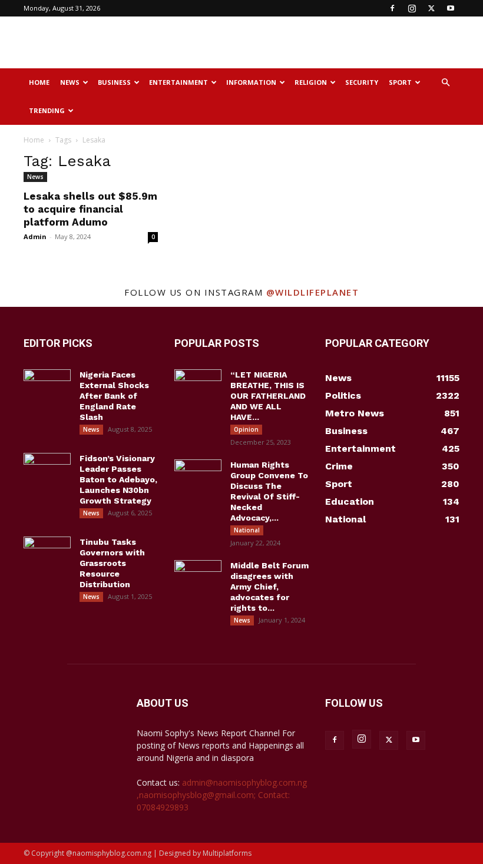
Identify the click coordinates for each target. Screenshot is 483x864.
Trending (47, 110)
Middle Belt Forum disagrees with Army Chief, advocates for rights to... (269, 587)
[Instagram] (412, 8)
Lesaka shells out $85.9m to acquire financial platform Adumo (90, 209)
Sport (400, 82)
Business (114, 82)
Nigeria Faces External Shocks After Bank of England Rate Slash (114, 396)
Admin (35, 236)
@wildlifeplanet (312, 292)
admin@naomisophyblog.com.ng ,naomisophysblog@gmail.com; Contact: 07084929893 (222, 795)
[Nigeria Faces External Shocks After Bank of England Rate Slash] (47, 385)
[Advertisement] (321, 42)
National (247, 530)
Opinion (246, 429)
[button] (445, 82)
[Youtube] (450, 8)
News (70, 82)
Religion (311, 82)
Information (251, 82)
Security (361, 82)
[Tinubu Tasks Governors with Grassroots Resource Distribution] (47, 553)
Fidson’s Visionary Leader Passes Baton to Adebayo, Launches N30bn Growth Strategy (118, 479)
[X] (431, 8)
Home (39, 82)
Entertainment (178, 82)
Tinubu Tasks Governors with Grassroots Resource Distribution (112, 563)
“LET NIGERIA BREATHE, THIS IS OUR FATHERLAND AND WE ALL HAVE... (268, 396)
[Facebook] (392, 8)
